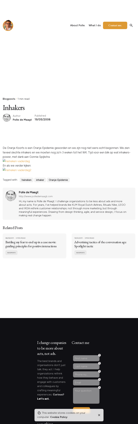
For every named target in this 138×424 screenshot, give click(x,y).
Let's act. (43, 398)
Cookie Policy (58, 417)
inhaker (40, 179)
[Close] (99, 415)
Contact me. (115, 25)
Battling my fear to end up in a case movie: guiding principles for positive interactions (31, 244)
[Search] (131, 25)
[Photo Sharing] (16, 161)
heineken (26, 179)
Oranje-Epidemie (58, 179)
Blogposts (9, 98)
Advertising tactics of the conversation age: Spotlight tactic (100, 244)
